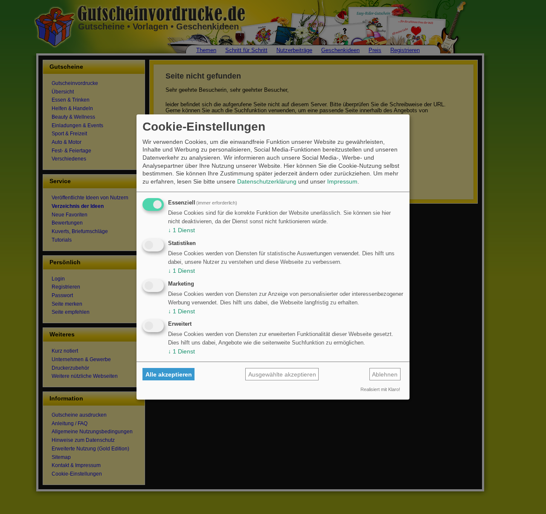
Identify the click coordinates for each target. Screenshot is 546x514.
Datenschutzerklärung (266, 181)
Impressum (342, 181)
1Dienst (181, 230)
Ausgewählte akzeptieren (282, 374)
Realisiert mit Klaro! (380, 389)
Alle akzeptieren (168, 374)
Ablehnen (385, 374)
